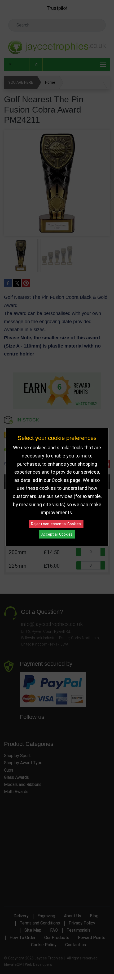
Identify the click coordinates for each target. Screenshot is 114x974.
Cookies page (66, 480)
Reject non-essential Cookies (56, 524)
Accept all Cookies (57, 534)
